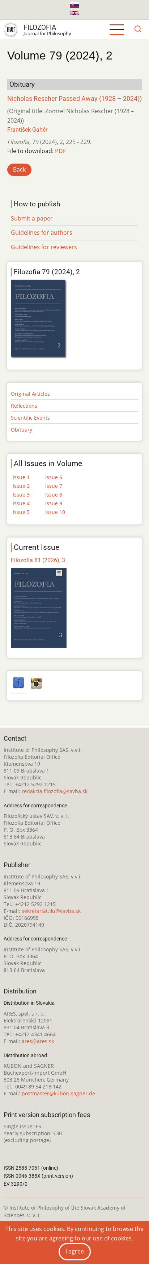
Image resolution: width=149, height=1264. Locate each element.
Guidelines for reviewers (44, 247)
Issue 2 (21, 485)
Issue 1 (21, 477)
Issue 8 (53, 494)
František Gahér (27, 129)
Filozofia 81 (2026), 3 (38, 560)
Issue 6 (53, 477)
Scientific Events (30, 417)
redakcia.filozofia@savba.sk (55, 791)
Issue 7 (53, 485)
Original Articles (30, 393)
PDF (60, 151)
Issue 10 (55, 512)
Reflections (24, 405)
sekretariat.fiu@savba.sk (51, 910)
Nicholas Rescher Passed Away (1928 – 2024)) (74, 98)
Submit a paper (32, 218)
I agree (74, 1251)
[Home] (11, 29)
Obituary (21, 429)
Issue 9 (53, 503)
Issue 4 (21, 503)
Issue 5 (21, 512)
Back (19, 169)
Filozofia (40, 27)
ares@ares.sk (38, 1041)
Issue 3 (21, 494)
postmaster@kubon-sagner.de (58, 1093)
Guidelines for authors (41, 232)
